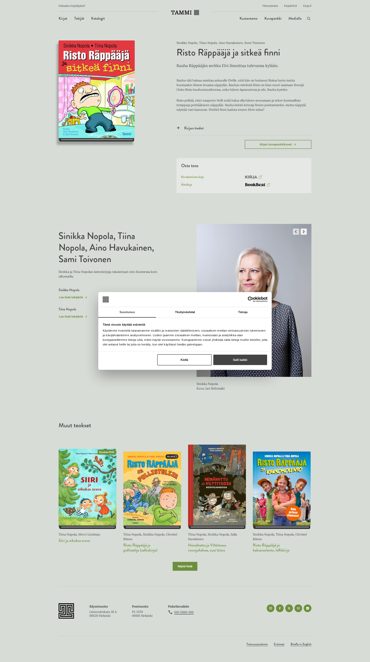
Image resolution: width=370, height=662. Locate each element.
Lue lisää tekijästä (71, 298)
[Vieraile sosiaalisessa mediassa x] (289, 608)
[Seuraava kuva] (304, 232)
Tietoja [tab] (242, 312)
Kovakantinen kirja (192, 178)
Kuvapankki (273, 18)
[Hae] (308, 18)
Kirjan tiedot (194, 128)
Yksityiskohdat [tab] (185, 312)
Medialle (295, 18)
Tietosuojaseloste (257, 644)
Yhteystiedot (270, 6)
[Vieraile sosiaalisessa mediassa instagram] (270, 608)
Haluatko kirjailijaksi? (72, 6)
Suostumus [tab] (127, 312)
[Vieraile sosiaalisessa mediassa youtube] (298, 608)
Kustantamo (248, 18)
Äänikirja (186, 185)
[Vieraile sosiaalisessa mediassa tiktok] (307, 608)
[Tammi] (185, 12)
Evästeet (279, 644)
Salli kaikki (240, 359)
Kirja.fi (307, 6)
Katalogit (98, 18)
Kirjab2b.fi (290, 6)
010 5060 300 (184, 612)
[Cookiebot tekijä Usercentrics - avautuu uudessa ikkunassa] (250, 299)
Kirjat (63, 18)
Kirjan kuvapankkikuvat (276, 144)
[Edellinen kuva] (296, 232)
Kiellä (184, 359)
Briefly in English (301, 644)
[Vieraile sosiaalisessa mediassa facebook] (280, 608)
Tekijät (79, 18)
